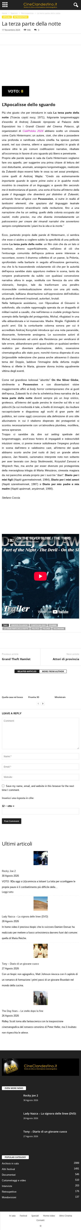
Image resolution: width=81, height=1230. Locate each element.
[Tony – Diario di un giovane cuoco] (40, 951)
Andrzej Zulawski (19, 625)
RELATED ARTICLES (27, 671)
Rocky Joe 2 (9, 871)
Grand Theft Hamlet (16, 659)
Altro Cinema (65, 1215)
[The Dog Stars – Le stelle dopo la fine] (40, 998)
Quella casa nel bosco (12, 697)
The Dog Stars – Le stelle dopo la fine (22, 1011)
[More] (40, 39)
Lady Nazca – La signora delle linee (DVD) (25, 916)
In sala (12, 1215)
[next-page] (43, 703)
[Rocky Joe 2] (40, 858)
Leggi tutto (8, 892)
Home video (49, 1215)
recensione (58, 628)
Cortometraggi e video (14, 1180)
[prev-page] (38, 703)
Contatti (40, 1220)
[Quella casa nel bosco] (14, 686)
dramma (53, 625)
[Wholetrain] (67, 686)
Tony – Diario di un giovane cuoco (20, 963)
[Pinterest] (23, 39)
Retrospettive (27, 13)
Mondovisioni (9, 1197)
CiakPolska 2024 (38, 625)
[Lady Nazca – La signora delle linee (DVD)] (40, 904)
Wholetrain (60, 697)
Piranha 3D (33, 697)
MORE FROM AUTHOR (53, 671)
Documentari (9, 1174)
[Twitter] (14, 39)
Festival (23, 1215)
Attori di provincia (66, 659)
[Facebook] (5, 39)
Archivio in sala (10, 1163)
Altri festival (8, 1169)
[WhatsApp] (31, 39)
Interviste (7, 1186)
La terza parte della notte (16, 628)
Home (4, 13)
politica (35, 628)
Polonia (46, 628)
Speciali (14, 13)
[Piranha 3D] (40, 686)
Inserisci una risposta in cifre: (18, 798)
